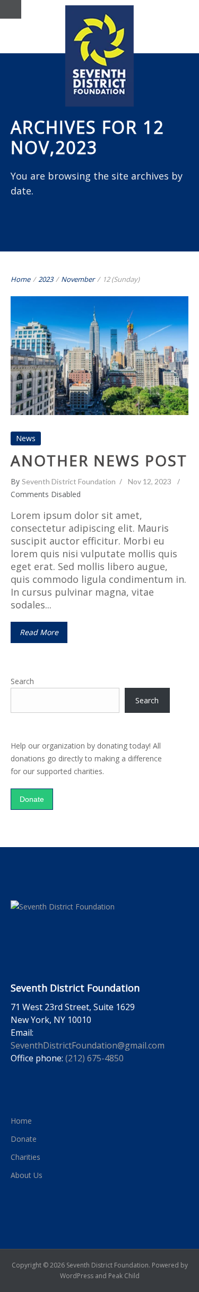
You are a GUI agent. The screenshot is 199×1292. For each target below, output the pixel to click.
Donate (32, 799)
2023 (45, 279)
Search (22, 681)
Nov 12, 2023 (149, 481)
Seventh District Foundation (69, 481)
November (77, 279)
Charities (25, 1157)
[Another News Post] (177, 308)
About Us (26, 1175)
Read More (39, 632)
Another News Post (100, 346)
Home (20, 279)
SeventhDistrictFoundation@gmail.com (88, 1045)
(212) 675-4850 (94, 1058)
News (99, 366)
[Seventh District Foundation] (99, 56)
